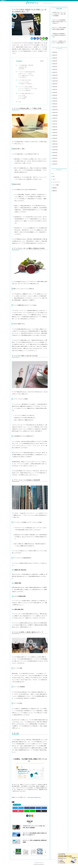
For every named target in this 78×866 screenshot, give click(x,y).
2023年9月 (54, 152)
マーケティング (56, 182)
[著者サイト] (27, 816)
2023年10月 (55, 149)
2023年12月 (55, 144)
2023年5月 (54, 164)
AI (52, 173)
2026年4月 (54, 63)
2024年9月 (54, 118)
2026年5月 (54, 61)
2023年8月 (54, 155)
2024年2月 (54, 138)
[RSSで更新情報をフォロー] (32, 816)
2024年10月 (55, 115)
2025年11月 (55, 78)
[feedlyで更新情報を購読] (30, 816)
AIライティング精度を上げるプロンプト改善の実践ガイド (59, 42)
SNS (53, 176)
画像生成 (54, 190)
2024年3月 (54, 135)
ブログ (54, 179)
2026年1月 (54, 72)
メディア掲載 (55, 185)
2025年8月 (54, 86)
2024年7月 (54, 124)
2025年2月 (54, 103)
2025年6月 (54, 92)
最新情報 (54, 187)
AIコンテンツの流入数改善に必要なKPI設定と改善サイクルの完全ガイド (59, 21)
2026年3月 (54, 66)
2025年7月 (54, 89)
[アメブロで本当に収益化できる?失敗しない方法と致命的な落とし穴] (37, 38)
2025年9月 (54, 83)
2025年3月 (54, 101)
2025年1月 (54, 106)
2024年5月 (54, 129)
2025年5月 (54, 95)
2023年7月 (54, 158)
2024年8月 (54, 121)
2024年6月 (54, 126)
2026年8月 (54, 52)
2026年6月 (54, 58)
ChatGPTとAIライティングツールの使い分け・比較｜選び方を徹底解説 (59, 14)
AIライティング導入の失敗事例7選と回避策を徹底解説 (59, 28)
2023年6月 (54, 161)
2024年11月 (55, 112)
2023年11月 (55, 146)
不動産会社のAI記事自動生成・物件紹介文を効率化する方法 (59, 35)
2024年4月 (54, 132)
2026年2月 (54, 69)
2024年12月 (55, 109)
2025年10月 (55, 81)
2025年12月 (55, 75)
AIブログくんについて (39, 862)
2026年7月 (54, 55)
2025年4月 (54, 98)
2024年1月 (54, 141)
